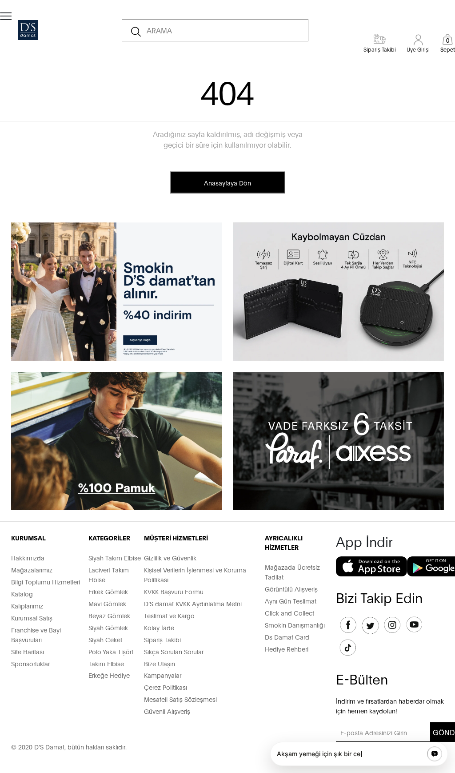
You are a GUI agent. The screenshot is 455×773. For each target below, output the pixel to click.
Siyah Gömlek (108, 627)
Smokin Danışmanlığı (295, 624)
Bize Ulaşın (159, 663)
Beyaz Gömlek (109, 615)
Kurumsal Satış (31, 617)
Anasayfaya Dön (227, 182)
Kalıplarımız (27, 605)
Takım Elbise (106, 663)
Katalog (22, 593)
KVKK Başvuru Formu (174, 591)
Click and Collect (289, 612)
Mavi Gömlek (107, 603)
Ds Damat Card (287, 636)
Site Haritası (27, 651)
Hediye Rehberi (286, 648)
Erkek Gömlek (108, 591)
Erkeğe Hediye (109, 675)
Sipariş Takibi (162, 639)
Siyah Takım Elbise (114, 557)
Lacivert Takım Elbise (108, 574)
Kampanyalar (162, 675)
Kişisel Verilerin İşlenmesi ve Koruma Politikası (195, 574)
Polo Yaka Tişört (110, 651)
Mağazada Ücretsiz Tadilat (292, 572)
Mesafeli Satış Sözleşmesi (180, 699)
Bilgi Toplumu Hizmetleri (45, 581)
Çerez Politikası (165, 687)
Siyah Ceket (105, 639)
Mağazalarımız (31, 569)
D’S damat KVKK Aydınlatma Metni (193, 603)
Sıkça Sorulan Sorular (174, 651)
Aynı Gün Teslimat (290, 600)
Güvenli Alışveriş (167, 711)
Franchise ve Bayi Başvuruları (36, 634)
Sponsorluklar (30, 663)
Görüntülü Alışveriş (291, 588)
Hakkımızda (27, 557)
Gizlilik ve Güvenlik (170, 557)
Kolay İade (159, 627)
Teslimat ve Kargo (169, 615)
